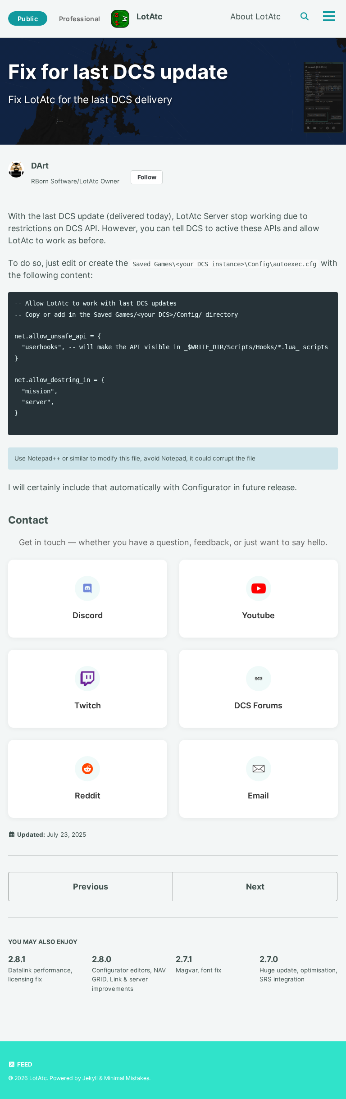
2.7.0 (269, 959)
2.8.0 (101, 959)
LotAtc (150, 16)
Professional (79, 19)
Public (28, 19)
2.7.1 (184, 959)
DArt (40, 165)
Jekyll (90, 1078)
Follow (146, 177)
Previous (90, 886)
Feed (24, 1064)
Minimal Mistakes (126, 1078)
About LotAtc (255, 16)
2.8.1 (17, 959)
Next (255, 886)
